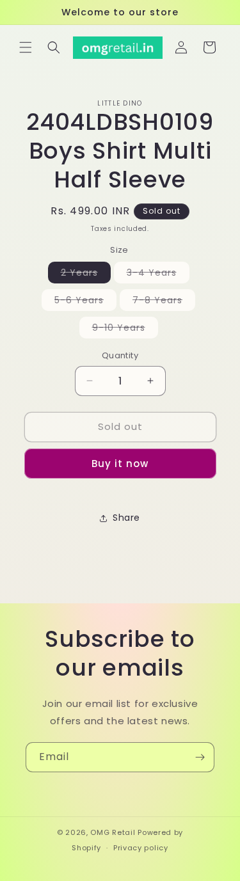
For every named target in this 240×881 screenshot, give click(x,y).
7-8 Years (163, 302)
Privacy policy (140, 848)
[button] (26, 47)
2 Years (86, 274)
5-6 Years (85, 302)
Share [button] (126, 517)
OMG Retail (112, 832)
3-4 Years (158, 274)
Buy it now (120, 463)
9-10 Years (125, 329)
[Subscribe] (200, 757)
